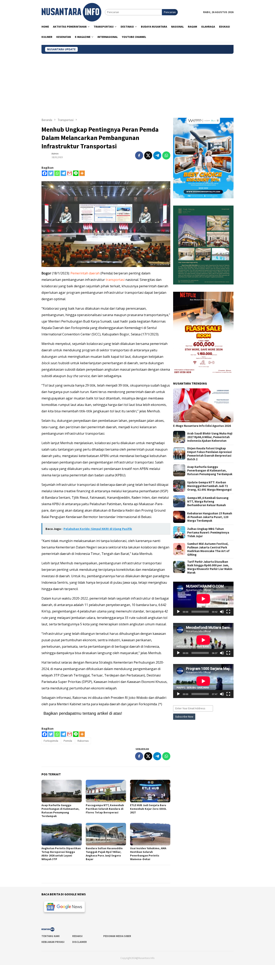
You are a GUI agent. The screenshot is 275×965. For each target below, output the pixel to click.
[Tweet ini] (148, 155)
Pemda (68, 741)
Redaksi (77, 936)
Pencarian (170, 12)
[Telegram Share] (157, 155)
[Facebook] (44, 173)
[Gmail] (69, 173)
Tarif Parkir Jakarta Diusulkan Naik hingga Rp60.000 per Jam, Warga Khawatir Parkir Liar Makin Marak (209, 567)
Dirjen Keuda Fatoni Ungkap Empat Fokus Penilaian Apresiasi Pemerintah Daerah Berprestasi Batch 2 (209, 453)
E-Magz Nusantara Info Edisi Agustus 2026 (202, 425)
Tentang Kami (50, 936)
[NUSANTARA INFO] (71, 12)
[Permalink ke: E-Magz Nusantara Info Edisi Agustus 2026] (203, 405)
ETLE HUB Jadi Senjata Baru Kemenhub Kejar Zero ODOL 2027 (148, 808)
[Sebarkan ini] (139, 155)
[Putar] (178, 612)
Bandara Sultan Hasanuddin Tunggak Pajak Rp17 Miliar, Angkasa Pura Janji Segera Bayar (104, 853)
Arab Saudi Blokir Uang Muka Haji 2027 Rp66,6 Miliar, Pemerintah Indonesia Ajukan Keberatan (209, 436)
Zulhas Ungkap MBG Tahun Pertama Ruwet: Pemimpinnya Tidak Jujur (208, 532)
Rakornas (83, 741)
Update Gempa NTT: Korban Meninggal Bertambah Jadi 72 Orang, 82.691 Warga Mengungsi (209, 485)
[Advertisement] (137, 84)
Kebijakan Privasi (52, 942)
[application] (203, 599)
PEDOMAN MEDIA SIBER (117, 936)
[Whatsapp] (57, 173)
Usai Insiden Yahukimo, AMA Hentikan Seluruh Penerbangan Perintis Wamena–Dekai (148, 853)
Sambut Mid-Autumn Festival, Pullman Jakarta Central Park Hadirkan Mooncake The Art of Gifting (208, 549)
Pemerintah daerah (85, 273)
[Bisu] (222, 612)
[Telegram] (63, 173)
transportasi (115, 279)
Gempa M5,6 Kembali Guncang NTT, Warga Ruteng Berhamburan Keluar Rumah (207, 501)
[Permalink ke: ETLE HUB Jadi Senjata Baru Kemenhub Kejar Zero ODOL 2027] (150, 791)
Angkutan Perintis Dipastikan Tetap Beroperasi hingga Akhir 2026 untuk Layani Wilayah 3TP (61, 853)
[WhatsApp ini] (166, 155)
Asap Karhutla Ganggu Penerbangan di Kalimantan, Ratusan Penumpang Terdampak (60, 810)
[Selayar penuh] (228, 612)
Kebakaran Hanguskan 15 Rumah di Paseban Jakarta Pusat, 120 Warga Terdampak (209, 516)
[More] (82, 173)
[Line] (76, 173)
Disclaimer (79, 942)
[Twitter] (51, 173)
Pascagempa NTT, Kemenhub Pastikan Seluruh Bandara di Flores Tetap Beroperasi (105, 808)
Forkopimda (51, 741)
